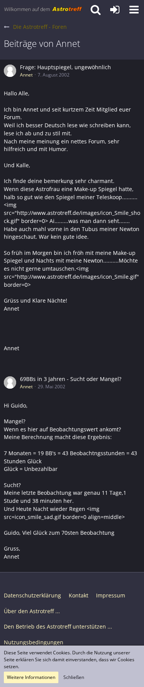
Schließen (73, 677)
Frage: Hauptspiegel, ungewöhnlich (65, 67)
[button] (134, 9)
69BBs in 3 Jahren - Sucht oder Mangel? (70, 379)
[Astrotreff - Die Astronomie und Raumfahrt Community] (43, 9)
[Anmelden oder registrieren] (114, 9)
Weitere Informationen (31, 677)
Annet (26, 75)
